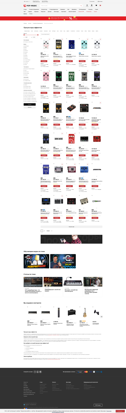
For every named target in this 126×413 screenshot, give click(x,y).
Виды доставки (68, 384)
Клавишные (62, 9)
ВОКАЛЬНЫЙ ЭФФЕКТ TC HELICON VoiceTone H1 (45, 151)
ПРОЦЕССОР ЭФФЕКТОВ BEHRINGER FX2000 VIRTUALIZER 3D (96, 120)
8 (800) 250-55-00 (36, 1)
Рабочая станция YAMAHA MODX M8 (32, 325)
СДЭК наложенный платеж (57, 390)
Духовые (49, 11)
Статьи (30, 13)
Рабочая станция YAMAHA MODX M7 (45, 325)
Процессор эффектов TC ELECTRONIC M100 (58, 151)
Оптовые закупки (28, 391)
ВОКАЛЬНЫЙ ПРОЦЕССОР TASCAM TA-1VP (97, 213)
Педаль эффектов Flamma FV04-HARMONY (71, 57)
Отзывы (25, 385)
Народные (36, 11)
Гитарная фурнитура (54, 9)
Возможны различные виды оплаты (54, 359)
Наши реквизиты (87, 388)
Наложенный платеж (55, 388)
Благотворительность (44, 391)
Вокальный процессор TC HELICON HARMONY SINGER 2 (46, 182)
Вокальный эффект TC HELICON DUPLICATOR (70, 88)
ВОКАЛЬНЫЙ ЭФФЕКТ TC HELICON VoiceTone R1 (71, 120)
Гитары (25, 9)
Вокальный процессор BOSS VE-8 (83, 213)
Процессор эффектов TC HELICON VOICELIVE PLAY (83, 181)
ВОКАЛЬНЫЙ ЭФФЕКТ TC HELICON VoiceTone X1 (96, 88)
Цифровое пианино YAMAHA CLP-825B (70, 325)
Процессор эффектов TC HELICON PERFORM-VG (71, 181)
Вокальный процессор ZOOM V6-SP (57, 213)
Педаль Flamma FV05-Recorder (45, 57)
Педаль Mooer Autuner (45, 87)
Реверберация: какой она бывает (52, 290)
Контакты (41, 393)
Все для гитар (44, 9)
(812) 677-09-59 (45, 1)
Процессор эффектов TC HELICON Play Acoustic (45, 213)
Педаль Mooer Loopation (96, 56)
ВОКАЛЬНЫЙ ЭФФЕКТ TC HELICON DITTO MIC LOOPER (84, 88)
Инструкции (26, 389)
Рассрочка (54, 385)
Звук (68, 9)
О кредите (54, 387)
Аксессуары (56, 11)
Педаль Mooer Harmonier (83, 56)
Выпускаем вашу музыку (29, 392)
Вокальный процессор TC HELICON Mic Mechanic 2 (71, 151)
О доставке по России (70, 385)
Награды (41, 390)
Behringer (50, 334)
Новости (26, 382)
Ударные (30, 11)
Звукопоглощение (72, 11)
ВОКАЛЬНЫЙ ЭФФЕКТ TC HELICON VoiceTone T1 (45, 120)
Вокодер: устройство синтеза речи (71, 290)
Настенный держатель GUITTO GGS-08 (97, 324)
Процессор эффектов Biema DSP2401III (97, 181)
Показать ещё (71, 226)
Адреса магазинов (43, 387)
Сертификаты (42, 388)
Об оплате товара (55, 384)
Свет (25, 11)
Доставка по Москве (69, 387)
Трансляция (63, 11)
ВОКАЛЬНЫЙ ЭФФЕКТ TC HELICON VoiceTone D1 (58, 88)
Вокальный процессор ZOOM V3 (57, 181)
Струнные (90, 9)
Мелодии (26, 387)
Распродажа (88, 11)
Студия (96, 9)
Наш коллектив (42, 385)
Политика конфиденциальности (89, 387)
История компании (43, 384)
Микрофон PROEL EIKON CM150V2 (57, 324)
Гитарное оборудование (34, 9)
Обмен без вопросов (87, 385)
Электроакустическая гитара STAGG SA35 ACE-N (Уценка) (85, 325)
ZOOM (58, 334)
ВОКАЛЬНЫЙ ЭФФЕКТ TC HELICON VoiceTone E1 (58, 120)
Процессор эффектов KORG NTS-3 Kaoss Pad (84, 120)
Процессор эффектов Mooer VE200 (96, 151)
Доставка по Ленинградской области (72, 388)
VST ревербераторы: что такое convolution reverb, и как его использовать (33, 291)
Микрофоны (74, 9)
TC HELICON (54, 334)
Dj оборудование (82, 9)
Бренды (25, 13)
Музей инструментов (29, 394)
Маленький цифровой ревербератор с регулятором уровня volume (91, 291)
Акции (25, 384)
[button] (101, 316)
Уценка (95, 11)
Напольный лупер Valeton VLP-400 (84, 151)
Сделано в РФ (81, 11)
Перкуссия (43, 11)
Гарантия (85, 384)
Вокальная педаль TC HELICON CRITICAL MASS (58, 57)
